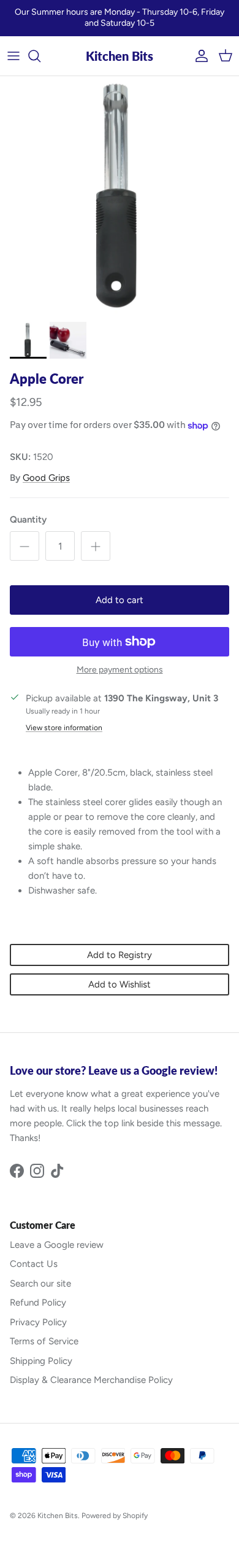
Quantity (28, 519)
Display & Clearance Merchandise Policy (91, 1379)
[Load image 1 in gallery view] (119, 196)
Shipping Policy (41, 1360)
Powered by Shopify (115, 1515)
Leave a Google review (57, 1244)
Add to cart (119, 600)
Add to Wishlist (119, 984)
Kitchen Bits (57, 1515)
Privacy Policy (38, 1322)
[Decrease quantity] (24, 546)
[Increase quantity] (95, 546)
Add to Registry (119, 954)
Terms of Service (44, 1341)
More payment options (120, 670)
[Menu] (13, 55)
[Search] (40, 55)
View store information (64, 727)
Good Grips (46, 477)
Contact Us (34, 1263)
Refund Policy (38, 1302)
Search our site (40, 1283)
